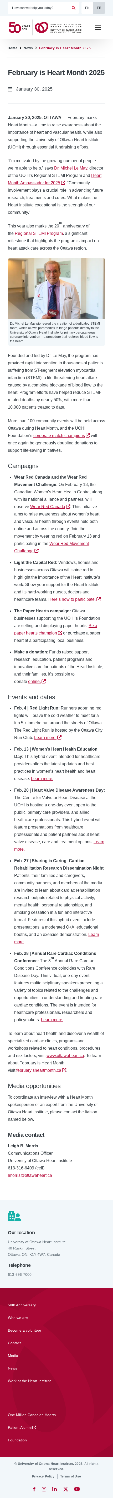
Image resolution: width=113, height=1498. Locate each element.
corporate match (59, 435)
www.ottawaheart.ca (65, 1055)
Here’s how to (72, 599)
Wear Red (47, 506)
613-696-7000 (20, 1274)
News (28, 48)
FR (99, 8)
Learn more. (42, 778)
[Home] (47, 27)
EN (87, 8)
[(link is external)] (35, 1489)
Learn (45, 737)
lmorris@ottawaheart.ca (30, 1175)
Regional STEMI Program (39, 233)
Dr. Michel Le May (70, 168)
